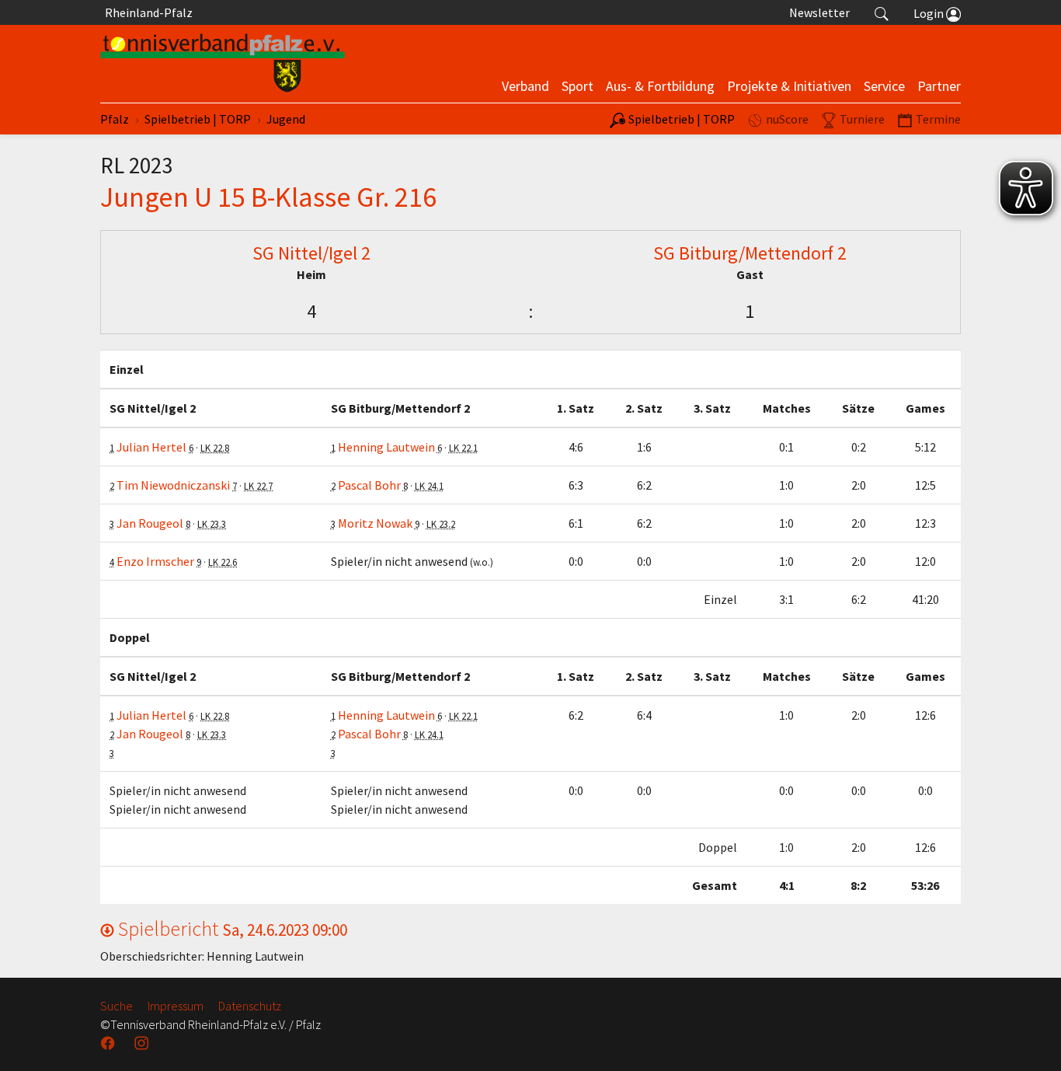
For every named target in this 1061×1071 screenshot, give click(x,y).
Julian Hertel (151, 447)
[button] (881, 12)
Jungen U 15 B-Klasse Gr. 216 (268, 197)
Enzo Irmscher (155, 561)
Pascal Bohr (369, 485)
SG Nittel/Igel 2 (311, 253)
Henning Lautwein (386, 447)
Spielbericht (230, 928)
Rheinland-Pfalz (146, 12)
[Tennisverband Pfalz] (222, 64)
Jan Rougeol (150, 523)
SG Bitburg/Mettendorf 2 (750, 253)
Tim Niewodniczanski (173, 485)
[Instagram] (143, 1043)
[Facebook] (109, 1043)
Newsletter (819, 12)
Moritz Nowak (375, 523)
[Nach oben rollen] (1030, 1040)
